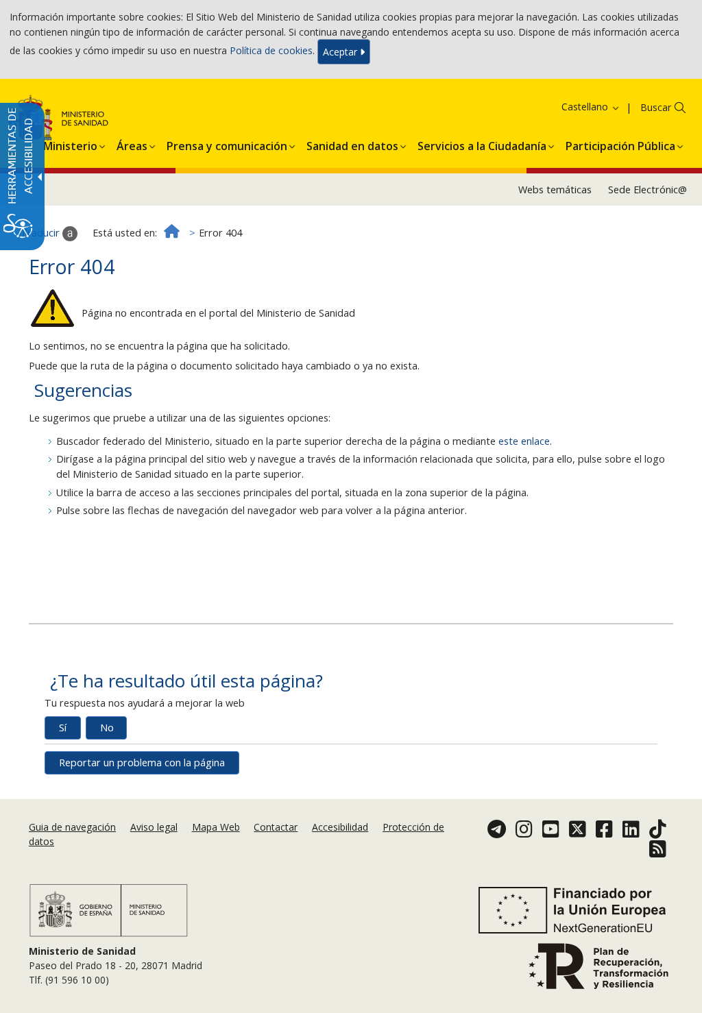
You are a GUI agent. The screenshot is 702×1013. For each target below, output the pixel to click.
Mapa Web (216, 826)
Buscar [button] (655, 107)
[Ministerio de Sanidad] (109, 909)
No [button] (107, 727)
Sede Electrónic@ (647, 189)
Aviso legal (154, 826)
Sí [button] (62, 727)
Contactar (276, 826)
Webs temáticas (555, 189)
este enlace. (525, 441)
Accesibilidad (340, 826)
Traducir (41, 232)
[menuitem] (70, 144)
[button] (573, 106)
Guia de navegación (72, 826)
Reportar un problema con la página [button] (142, 762)
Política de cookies (271, 50)
